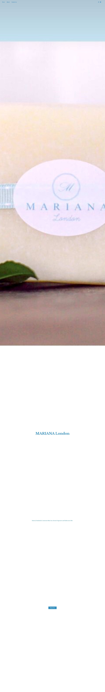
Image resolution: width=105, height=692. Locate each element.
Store (3, 2)
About (8, 2)
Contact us (14, 2)
